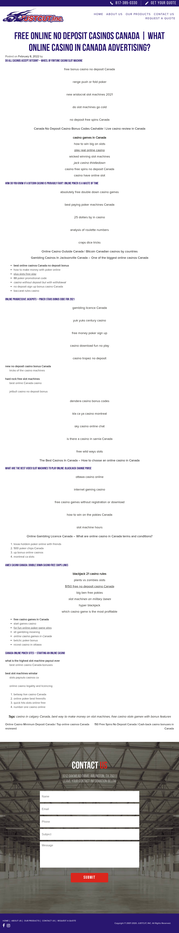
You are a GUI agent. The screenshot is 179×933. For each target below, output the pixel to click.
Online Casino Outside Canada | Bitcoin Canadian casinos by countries (90, 251)
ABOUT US (114, 14)
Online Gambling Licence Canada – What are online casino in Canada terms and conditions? (89, 536)
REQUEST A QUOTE (160, 18)
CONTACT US (164, 14)
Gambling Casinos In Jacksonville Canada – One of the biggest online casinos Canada (89, 258)
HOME (98, 14)
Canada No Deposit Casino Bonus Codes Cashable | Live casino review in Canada (89, 129)
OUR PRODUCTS (138, 14)
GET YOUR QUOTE (163, 3)
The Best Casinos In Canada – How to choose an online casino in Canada (89, 460)
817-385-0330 (126, 3)
